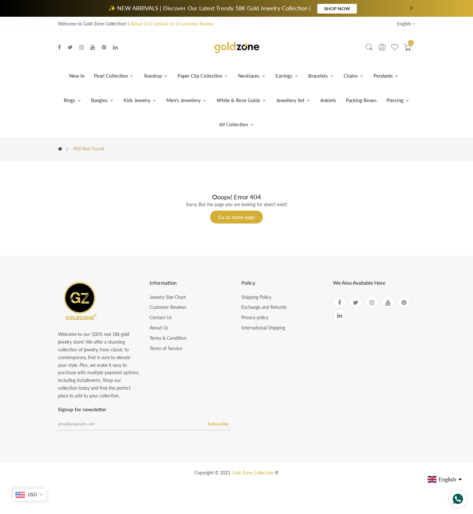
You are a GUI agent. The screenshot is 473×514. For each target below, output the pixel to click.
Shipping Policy (256, 297)
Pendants (383, 76)
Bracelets (318, 76)
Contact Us (164, 23)
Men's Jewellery (184, 100)
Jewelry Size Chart (168, 297)
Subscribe (218, 423)
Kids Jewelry (138, 100)
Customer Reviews (168, 307)
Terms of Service (166, 348)
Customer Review (196, 23)
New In (76, 76)
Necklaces (249, 76)
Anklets (328, 100)
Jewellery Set (291, 100)
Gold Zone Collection (253, 472)
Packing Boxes (361, 100)
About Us (139, 23)
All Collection (234, 124)
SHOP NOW (337, 8)
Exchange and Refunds (264, 307)
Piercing (395, 100)
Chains (351, 76)
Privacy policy (254, 317)
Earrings (283, 76)
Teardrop (153, 76)
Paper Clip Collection (201, 76)
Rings (69, 100)
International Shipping (263, 327)
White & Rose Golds (239, 100)
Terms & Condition (168, 338)
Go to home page (236, 217)
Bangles (99, 100)
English (404, 23)
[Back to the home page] (60, 149)
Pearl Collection (111, 76)
